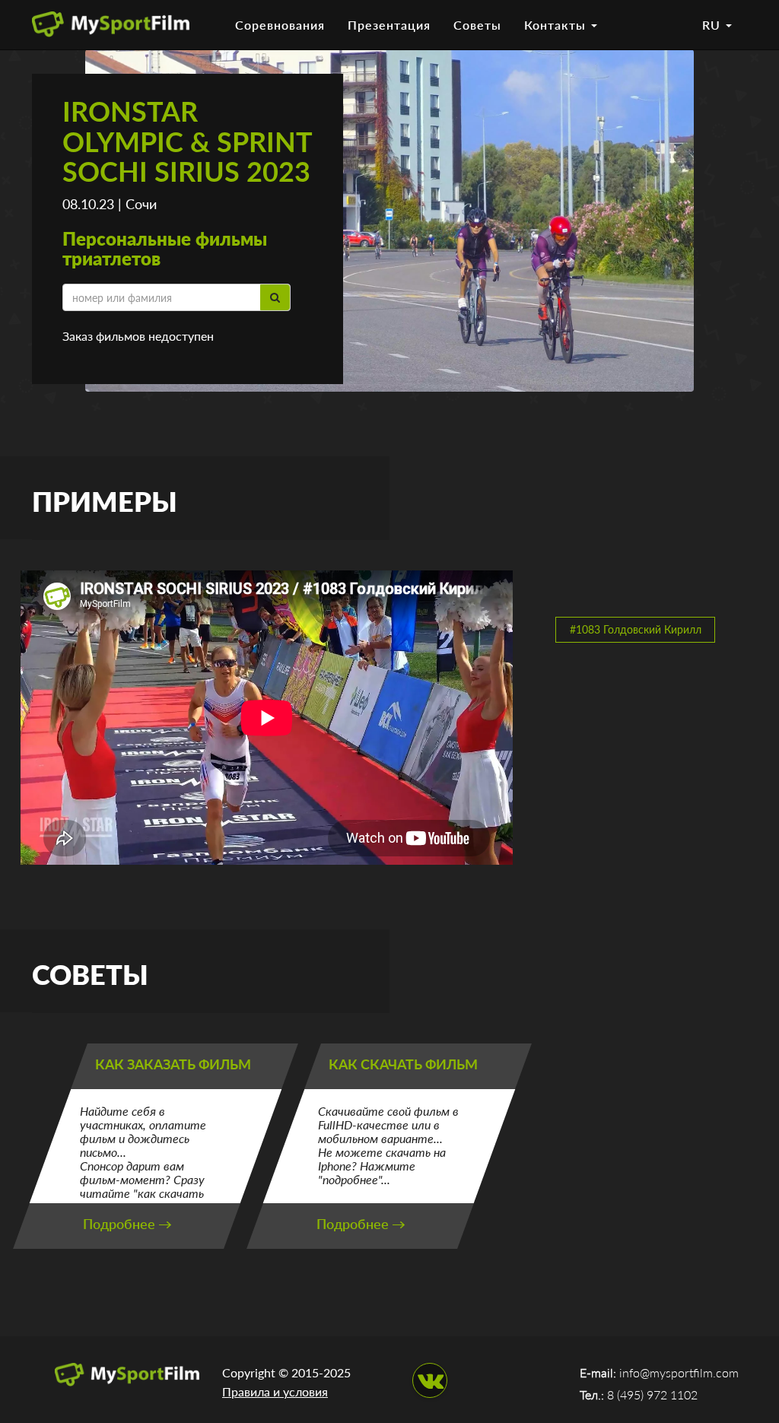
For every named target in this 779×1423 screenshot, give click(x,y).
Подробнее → (127, 1223)
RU (713, 24)
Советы (477, 24)
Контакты (557, 24)
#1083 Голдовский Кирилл (635, 629)
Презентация (389, 24)
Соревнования (280, 24)
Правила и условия (275, 1391)
